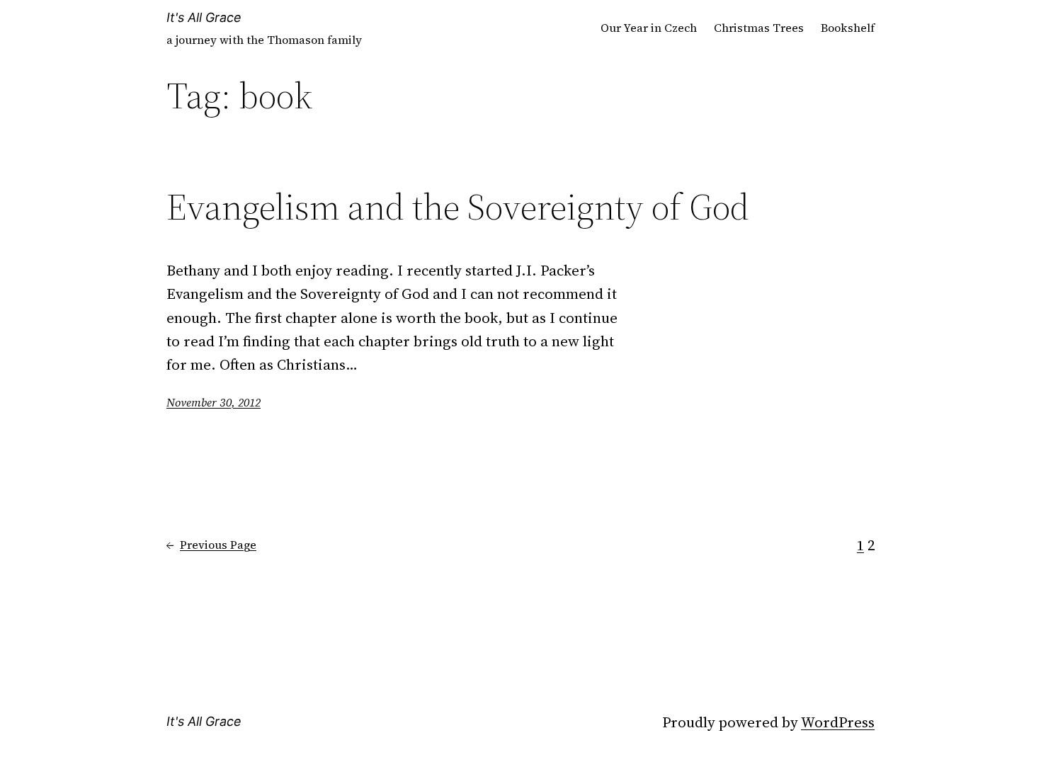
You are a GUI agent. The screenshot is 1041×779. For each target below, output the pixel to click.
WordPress (838, 722)
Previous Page (211, 544)
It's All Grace (203, 17)
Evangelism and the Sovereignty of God (457, 207)
